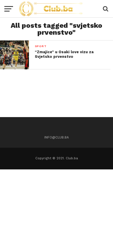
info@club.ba (56, 137)
